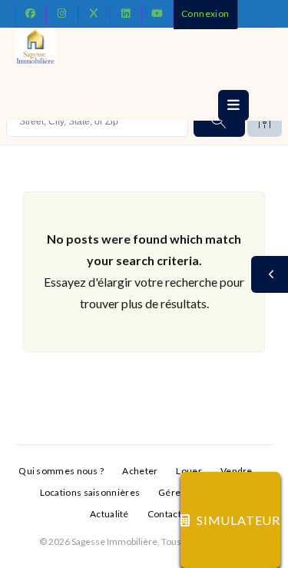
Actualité (109, 514)
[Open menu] (233, 105)
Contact (164, 514)
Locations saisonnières (90, 492)
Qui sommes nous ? (61, 471)
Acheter (139, 471)
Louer (189, 471)
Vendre (236, 471)
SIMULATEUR (238, 520)
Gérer (171, 492)
